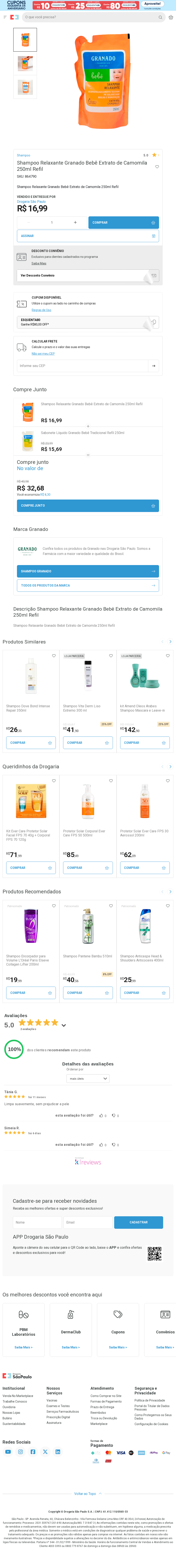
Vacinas (52, 1400)
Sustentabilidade (14, 1424)
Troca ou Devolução (104, 1418)
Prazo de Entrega (102, 1407)
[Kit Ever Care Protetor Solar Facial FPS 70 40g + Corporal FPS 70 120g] (31, 801)
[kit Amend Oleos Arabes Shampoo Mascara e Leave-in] (145, 676)
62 (128, 854)
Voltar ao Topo (85, 1494)
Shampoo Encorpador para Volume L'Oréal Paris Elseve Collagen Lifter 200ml (27, 960)
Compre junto (33, 505)
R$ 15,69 (51, 449)
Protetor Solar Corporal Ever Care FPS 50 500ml (84, 833)
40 (71, 979)
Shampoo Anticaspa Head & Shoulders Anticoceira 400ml (141, 958)
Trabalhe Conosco (15, 1401)
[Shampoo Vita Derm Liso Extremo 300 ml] (88, 676)
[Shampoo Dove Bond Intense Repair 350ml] (31, 676)
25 (128, 979)
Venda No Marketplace (18, 1396)
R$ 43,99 (69, 974)
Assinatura (54, 1422)
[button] (25, 40)
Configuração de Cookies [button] (151, 1424)
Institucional (14, 1388)
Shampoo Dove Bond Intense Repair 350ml (28, 708)
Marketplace (99, 1424)
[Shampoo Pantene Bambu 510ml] (88, 926)
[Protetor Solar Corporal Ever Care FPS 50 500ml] (88, 801)
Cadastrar (139, 1222)
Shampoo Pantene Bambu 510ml (87, 956)
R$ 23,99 (47, 443)
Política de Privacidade (150, 1400)
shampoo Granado (36, 571)
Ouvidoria (9, 1407)
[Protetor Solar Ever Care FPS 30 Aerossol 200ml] (145, 801)
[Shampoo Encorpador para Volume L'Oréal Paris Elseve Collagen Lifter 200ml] (31, 926)
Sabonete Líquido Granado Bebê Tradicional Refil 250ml (82, 433)
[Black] (85, 5)
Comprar (100, 222)
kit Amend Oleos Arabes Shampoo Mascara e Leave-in (142, 708)
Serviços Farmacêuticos (63, 1411)
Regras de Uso (41, 310)
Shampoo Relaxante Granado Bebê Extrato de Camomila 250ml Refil (92, 404)
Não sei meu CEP (43, 353)
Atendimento (102, 1388)
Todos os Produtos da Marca (45, 585)
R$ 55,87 (69, 724)
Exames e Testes (58, 1406)
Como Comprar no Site (106, 1396)
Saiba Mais (39, 263)
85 (71, 854)
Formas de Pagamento (106, 1401)
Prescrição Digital (58, 1417)
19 (14, 979)
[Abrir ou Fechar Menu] (5, 17)
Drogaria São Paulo (31, 202)
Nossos (54, 1390)
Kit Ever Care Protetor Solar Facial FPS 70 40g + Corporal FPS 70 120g (28, 835)
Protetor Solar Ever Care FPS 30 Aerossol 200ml (144, 833)
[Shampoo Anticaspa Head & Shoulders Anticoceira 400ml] (145, 926)
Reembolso (98, 1412)
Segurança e (146, 1390)
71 (14, 854)
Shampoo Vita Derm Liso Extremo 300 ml (81, 708)
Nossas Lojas (11, 1412)
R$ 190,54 (127, 724)
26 (14, 729)
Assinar (27, 236)
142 (130, 729)
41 (71, 729)
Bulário (7, 1418)
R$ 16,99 (51, 420)
